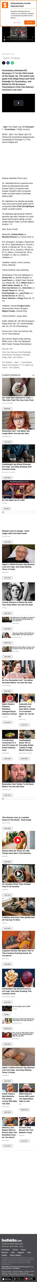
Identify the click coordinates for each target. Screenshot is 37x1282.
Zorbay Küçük (17, 234)
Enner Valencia (8, 298)
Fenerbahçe (10, 129)
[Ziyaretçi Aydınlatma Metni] (17, 1274)
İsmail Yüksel (8, 290)
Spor (5, 127)
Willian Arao (26, 283)
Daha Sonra (17, 22)
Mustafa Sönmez (9, 237)
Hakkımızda (5, 1246)
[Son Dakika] (18, 1240)
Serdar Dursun (8, 296)
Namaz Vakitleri (15, 1255)
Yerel (29, 1252)
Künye (21, 1246)
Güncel (15, 1250)
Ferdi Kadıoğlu (8, 293)
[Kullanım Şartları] (7, 1271)
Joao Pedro (24, 293)
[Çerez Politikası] (13, 1273)
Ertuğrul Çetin (23, 306)
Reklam (11, 1246)
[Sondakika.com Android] (18, 1279)
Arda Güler (27, 288)
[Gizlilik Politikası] (18, 1271)
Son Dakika (5, 1250)
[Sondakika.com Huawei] (30, 1279)
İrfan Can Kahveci (10, 288)
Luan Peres (7, 280)
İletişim (16, 1246)
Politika (4, 1255)
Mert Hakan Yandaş (11, 285)
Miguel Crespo (8, 311)
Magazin (21, 1252)
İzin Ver (30, 22)
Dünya (23, 1250)
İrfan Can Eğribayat (25, 206)
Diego (20, 298)
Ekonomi (5, 1252)
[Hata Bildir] (30, 1274)
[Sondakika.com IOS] (7, 1279)
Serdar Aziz (7, 277)
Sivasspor (29, 127)
